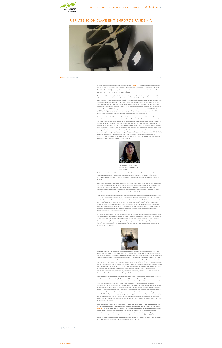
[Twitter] (153, 7)
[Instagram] (146, 7)
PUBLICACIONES (113, 7)
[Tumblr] (69, 328)
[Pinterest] (66, 328)
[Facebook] (150, 7)
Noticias (62, 78)
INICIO (92, 7)
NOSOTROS (101, 7)
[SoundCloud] (161, 343)
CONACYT (135, 85)
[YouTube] (159, 343)
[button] (160, 7)
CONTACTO (136, 7)
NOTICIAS (125, 7)
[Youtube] (156, 7)
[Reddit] (74, 328)
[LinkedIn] (71, 328)
